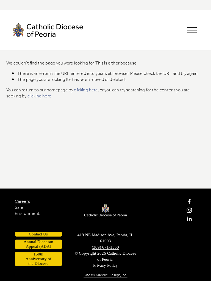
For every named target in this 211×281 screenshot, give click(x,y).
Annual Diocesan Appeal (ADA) (38, 244)
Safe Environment (27, 211)
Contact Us (38, 234)
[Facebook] (189, 201)
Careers (22, 202)
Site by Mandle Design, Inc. (105, 275)
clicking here (86, 90)
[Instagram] (189, 210)
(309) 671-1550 (105, 247)
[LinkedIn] (189, 219)
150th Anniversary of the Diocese (38, 259)
